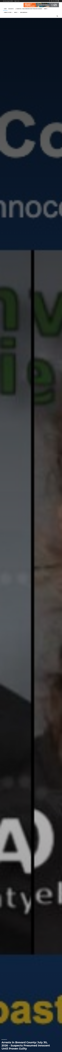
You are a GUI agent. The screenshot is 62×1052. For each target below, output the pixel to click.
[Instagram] (52, 1)
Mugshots (4, 1039)
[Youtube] (58, 1)
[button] (57, 16)
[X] (54, 1)
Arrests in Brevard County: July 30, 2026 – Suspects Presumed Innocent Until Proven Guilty (26, 1045)
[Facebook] (50, 1)
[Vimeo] (56, 1)
